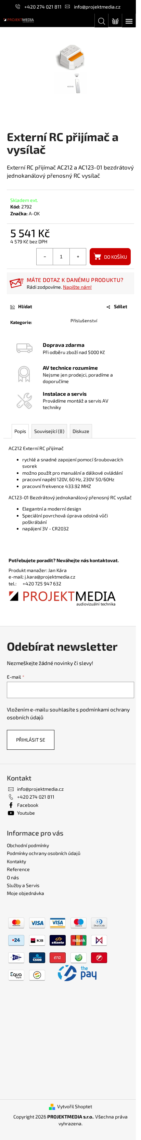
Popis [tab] (20, 431)
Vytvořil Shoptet (74, 1106)
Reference (18, 869)
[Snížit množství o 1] (45, 256)
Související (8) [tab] (49, 431)
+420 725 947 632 (42, 583)
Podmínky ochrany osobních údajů (43, 853)
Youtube (26, 813)
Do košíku (115, 257)
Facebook (27, 805)
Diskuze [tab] (81, 431)
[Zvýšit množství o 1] (77, 256)
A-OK (34, 213)
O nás (13, 877)
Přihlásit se (30, 740)
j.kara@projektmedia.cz (50, 577)
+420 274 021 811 (43, 7)
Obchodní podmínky (28, 845)
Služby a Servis (23, 885)
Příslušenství (83, 320)
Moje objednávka (25, 893)
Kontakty (16, 861)
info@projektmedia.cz (97, 7)
